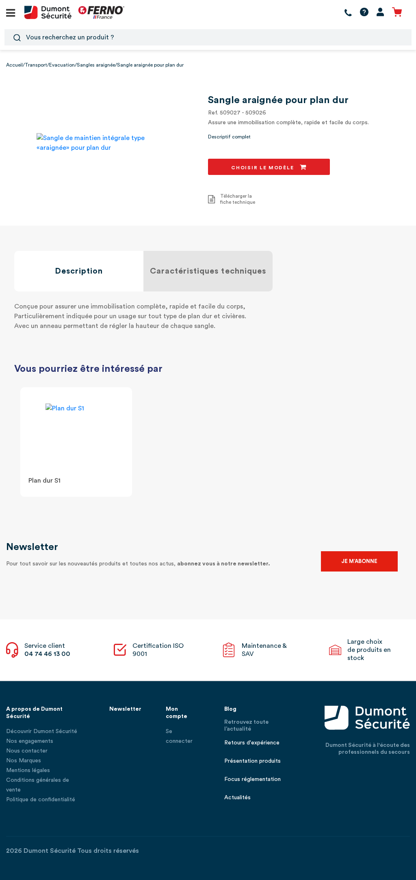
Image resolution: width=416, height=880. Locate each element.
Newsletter (125, 709)
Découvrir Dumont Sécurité (41, 731)
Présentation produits (252, 761)
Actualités (237, 797)
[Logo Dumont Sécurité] (48, 12)
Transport (36, 65)
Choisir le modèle (263, 167)
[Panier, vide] (397, 12)
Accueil (14, 65)
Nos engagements (29, 741)
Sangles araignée (96, 65)
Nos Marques (23, 761)
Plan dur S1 (44, 480)
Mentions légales (28, 770)
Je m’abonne (359, 561)
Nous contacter (27, 751)
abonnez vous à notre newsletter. (223, 564)
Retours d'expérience (252, 743)
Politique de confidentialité (40, 799)
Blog (230, 709)
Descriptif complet (229, 136)
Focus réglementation (252, 779)
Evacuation (62, 65)
